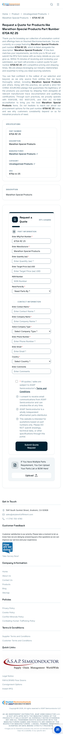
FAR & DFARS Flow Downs (14, 680)
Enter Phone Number (21, 337)
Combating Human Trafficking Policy (18, 621)
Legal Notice (8, 676)
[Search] (51, 4)
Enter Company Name (22, 317)
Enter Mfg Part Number (22, 236)
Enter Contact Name (21, 307)
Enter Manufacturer (21, 246)
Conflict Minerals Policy (13, 617)
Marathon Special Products (15, 17)
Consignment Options (12, 684)
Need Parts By (18, 286)
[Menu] (58, 4)
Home (5, 14)
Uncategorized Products (35, 14)
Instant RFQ (7, 688)
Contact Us (7, 580)
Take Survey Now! (10, 556)
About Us (6, 576)
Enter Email (17, 347)
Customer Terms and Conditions (17, 640)
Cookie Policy (8, 612)
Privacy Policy (8, 608)
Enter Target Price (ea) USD (23, 266)
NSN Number (17, 276)
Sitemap (6, 593)
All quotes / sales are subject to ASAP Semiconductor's (33, 386)
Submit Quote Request (32, 446)
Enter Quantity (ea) (20, 256)
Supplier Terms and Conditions (16, 636)
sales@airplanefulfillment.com (19, 514)
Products (6, 584)
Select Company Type (22, 327)
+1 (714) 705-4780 (14, 519)
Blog (4, 588)
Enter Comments (19, 367)
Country (16, 357)
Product (15, 14)
